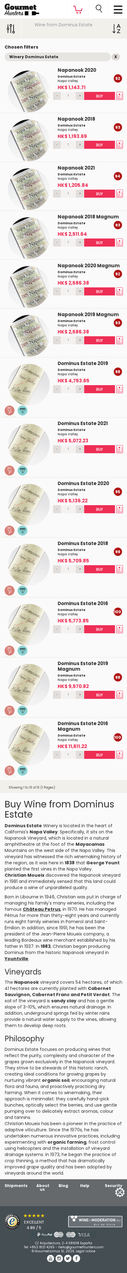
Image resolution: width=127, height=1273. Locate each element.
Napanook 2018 (76, 119)
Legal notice (85, 1251)
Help (84, 1185)
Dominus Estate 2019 (83, 363)
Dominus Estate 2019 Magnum (83, 666)
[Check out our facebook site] (76, 1261)
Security (113, 1185)
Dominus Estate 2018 (83, 543)
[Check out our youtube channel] (51, 1261)
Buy (99, 96)
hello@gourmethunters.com (81, 1247)
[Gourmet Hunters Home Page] (19, 8)
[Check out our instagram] (59, 1261)
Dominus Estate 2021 (83, 423)
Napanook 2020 (77, 70)
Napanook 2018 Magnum (88, 216)
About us (42, 1187)
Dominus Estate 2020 (83, 483)
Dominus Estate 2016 (83, 603)
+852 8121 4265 (42, 1247)
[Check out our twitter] (68, 1261)
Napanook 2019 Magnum (88, 314)
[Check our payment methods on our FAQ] (63, 1234)
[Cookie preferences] (112, 1191)
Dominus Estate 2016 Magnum (83, 726)
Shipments (16, 1185)
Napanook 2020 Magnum (89, 265)
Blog (63, 1185)
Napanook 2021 (76, 168)
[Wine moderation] (95, 1221)
